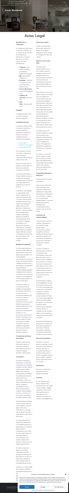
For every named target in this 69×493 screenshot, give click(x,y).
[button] (65, 474)
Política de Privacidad (25, 145)
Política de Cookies (25, 147)
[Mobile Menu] (63, 10)
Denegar (43, 487)
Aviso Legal (23, 143)
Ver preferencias (58, 487)
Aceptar (27, 487)
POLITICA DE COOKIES (37, 490)
